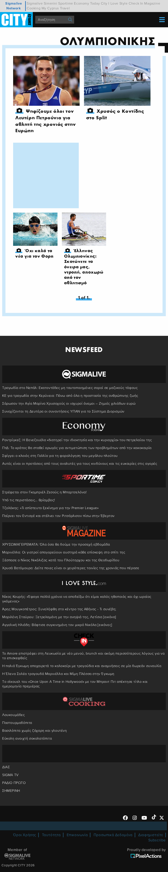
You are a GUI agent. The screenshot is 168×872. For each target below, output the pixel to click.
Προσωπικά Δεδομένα (113, 835)
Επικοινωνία (77, 835)
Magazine (152, 3)
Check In (136, 3)
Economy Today (87, 3)
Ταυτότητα (51, 835)
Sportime (65, 3)
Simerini (50, 3)
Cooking (33, 8)
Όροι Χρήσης (24, 835)
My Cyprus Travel (56, 8)
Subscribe (157, 840)
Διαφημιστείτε (150, 835)
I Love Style (118, 3)
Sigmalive (35, 3)
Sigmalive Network (13, 5)
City (104, 3)
